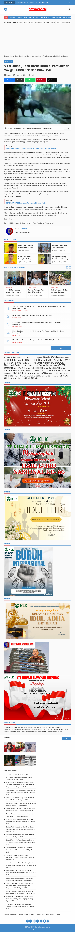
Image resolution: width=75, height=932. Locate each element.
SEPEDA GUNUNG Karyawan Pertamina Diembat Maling (26, 203)
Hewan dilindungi (20, 223)
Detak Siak (50, 368)
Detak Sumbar (27, 371)
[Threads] (34, 921)
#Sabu (31, 22)
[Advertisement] (37, 39)
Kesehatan (52, 373)
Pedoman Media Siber (42, 914)
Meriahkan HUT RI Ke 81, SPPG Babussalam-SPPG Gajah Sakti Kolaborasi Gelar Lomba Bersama (20, 777)
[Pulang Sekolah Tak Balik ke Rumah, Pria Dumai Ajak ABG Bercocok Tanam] (10, 248)
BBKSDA (11, 223)
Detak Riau (20, 311)
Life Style (64, 373)
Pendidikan (54, 376)
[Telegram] (44, 921)
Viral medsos (49, 223)
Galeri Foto (7, 373)
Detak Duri (62, 360)
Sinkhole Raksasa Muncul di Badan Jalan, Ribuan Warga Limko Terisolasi (15, 292)
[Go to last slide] (67, 267)
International (37, 373)
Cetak (32, 75)
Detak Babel (45, 17)
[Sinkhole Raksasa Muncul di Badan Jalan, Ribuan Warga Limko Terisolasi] (15, 278)
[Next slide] (70, 267)
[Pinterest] (47, 921)
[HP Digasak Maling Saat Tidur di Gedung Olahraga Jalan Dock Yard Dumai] (44, 259)
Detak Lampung (28, 363)
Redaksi (24, 229)
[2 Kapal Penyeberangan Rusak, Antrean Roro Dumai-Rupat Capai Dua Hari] (60, 278)
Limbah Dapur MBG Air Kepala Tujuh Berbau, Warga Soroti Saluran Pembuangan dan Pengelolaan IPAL (20, 886)
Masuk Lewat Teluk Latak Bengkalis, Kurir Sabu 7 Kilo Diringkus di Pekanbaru (39, 340)
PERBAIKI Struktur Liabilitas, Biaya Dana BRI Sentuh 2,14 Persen (35, 2)
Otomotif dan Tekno (29, 376)
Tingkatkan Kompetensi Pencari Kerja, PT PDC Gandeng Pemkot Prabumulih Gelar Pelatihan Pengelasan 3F (20, 785)
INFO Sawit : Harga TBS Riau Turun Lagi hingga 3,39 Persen (32, 315)
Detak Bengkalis (56, 17)
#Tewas (46, 22)
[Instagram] (30, 921)
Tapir (34, 223)
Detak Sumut (41, 371)
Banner (20, 17)
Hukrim (26, 311)
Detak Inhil (12, 363)
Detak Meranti (47, 363)
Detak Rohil (33, 368)
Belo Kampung (29, 17)
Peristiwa (8, 287)
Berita (37, 17)
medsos (29, 223)
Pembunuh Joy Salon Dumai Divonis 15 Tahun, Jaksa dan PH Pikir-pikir (32, 148)
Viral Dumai (40, 223)
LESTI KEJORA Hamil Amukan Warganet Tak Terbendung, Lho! (36, 292)
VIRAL (34, 287)
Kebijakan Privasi (23, 914)
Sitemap (58, 914)
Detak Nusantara (30, 365)
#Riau (25, 22)
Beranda (6, 914)
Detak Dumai (67, 17)
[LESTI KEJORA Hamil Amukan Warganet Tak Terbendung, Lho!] (37, 278)
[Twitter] (37, 921)
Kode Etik (31, 914)
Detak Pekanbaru (52, 365)
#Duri (53, 22)
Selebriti (16, 378)
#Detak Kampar (67, 22)
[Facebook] (27, 921)
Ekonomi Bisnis (16, 317)
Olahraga (11, 375)
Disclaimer (13, 914)
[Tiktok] (41, 921)
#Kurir (58, 22)
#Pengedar (38, 22)
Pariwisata (45, 376)
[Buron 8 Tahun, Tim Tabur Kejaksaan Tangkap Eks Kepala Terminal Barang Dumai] (44, 248)
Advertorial (12, 17)
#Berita (19, 22)
